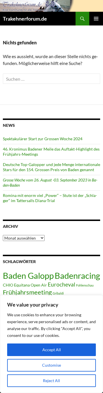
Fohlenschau (85, 285)
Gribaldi (58, 293)
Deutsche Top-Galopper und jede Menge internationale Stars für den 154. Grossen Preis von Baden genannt (51, 167)
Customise (51, 365)
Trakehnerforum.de (25, 18)
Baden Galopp (28, 276)
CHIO (8, 285)
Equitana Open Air (30, 285)
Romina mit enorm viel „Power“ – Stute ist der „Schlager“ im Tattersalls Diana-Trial (50, 198)
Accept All (51, 349)
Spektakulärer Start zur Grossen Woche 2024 (42, 138)
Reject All (51, 380)
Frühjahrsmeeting (27, 292)
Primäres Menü (96, 18)
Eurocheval (61, 284)
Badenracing (77, 275)
